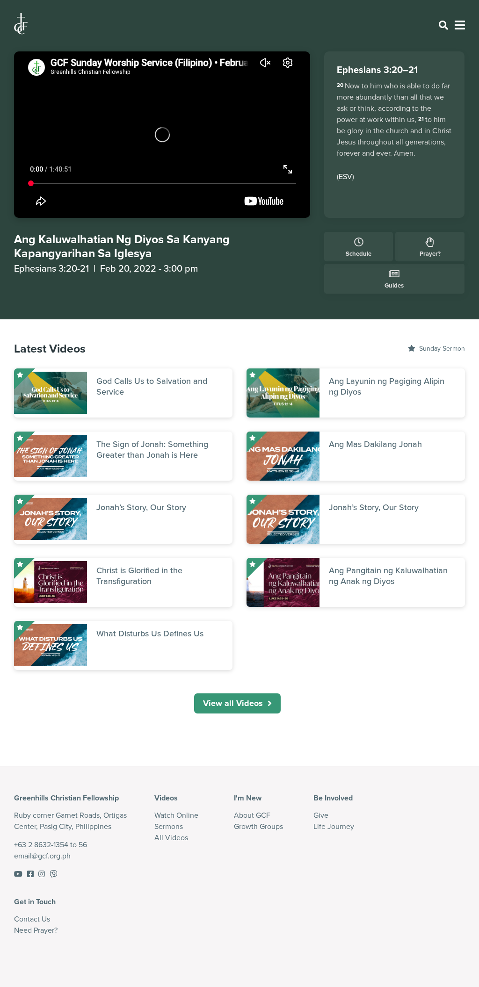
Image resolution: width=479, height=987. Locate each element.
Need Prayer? (36, 930)
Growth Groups (258, 826)
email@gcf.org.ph (42, 855)
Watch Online (176, 815)
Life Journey (333, 826)
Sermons (168, 826)
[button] (237, 703)
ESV (345, 176)
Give (320, 815)
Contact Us (32, 919)
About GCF (252, 815)
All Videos (171, 837)
